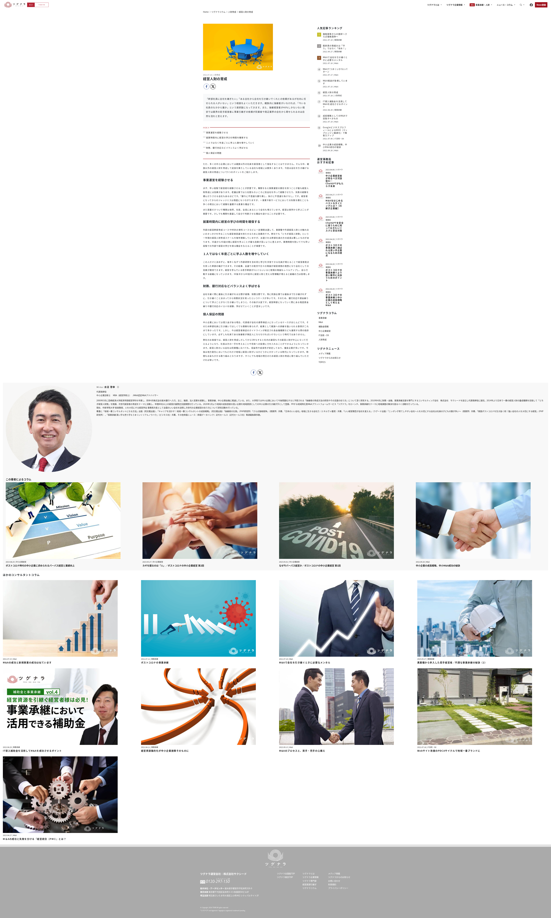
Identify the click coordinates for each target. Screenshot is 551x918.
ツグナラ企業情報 (454, 4)
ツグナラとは (433, 4)
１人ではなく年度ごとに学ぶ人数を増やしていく (230, 142)
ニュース (505, 4)
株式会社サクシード (235, 874)
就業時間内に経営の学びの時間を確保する (227, 137)
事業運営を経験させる (217, 132)
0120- (218, 881)
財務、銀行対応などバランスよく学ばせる (227, 147)
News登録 (541, 4)
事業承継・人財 (483, 4)
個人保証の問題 (214, 152)
